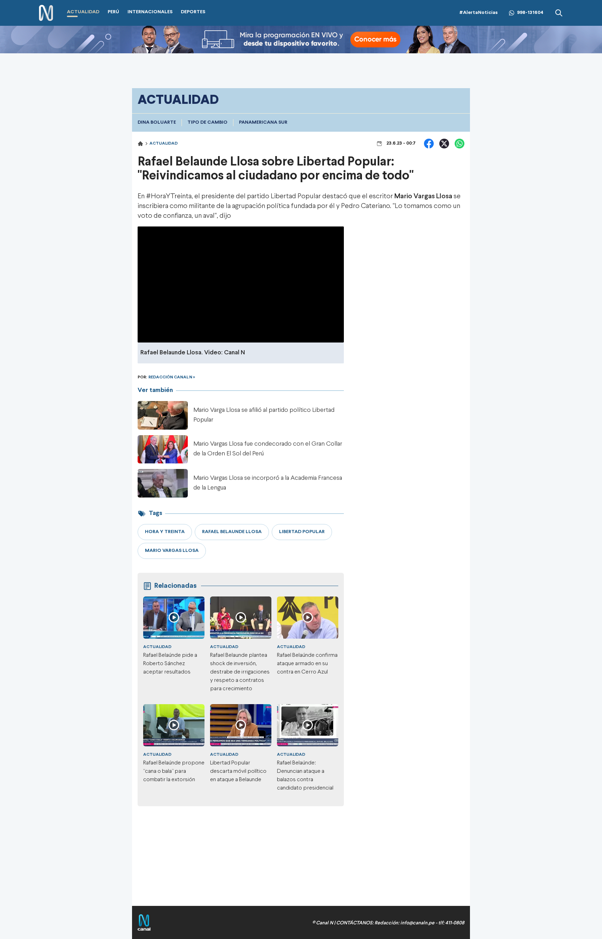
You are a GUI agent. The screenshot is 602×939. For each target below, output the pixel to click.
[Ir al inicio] (46, 13)
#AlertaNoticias (478, 12)
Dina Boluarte (157, 122)
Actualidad (163, 143)
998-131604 (530, 12)
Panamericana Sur (263, 122)
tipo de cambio (207, 122)
